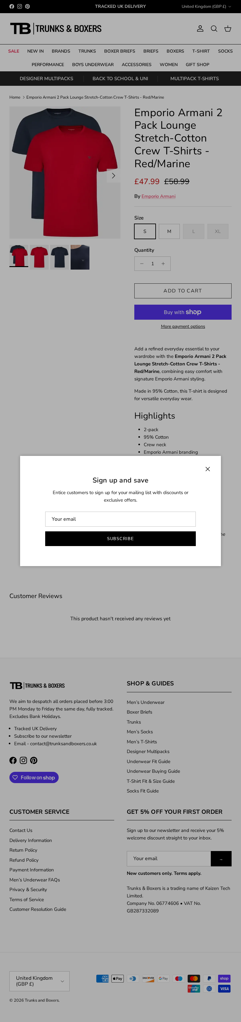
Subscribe (120, 538)
